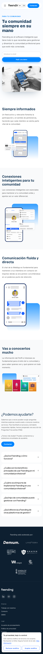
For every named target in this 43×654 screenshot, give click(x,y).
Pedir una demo (21, 59)
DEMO (3, 615)
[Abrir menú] (5, 5)
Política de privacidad (8, 628)
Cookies (4, 632)
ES (20, 5)
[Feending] (14, 5)
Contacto (4, 611)
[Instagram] (14, 596)
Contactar (33, 6)
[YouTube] (9, 596)
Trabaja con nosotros (8, 608)
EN (24, 5)
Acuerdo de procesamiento (10, 625)
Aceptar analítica (31, 648)
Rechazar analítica (12, 648)
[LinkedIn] (3, 596)
